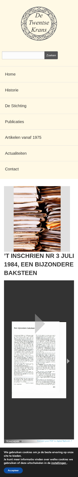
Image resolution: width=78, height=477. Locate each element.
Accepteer (13, 470)
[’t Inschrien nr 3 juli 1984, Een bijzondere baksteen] (37, 219)
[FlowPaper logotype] (14, 440)
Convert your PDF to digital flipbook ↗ (54, 441)
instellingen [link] (59, 463)
